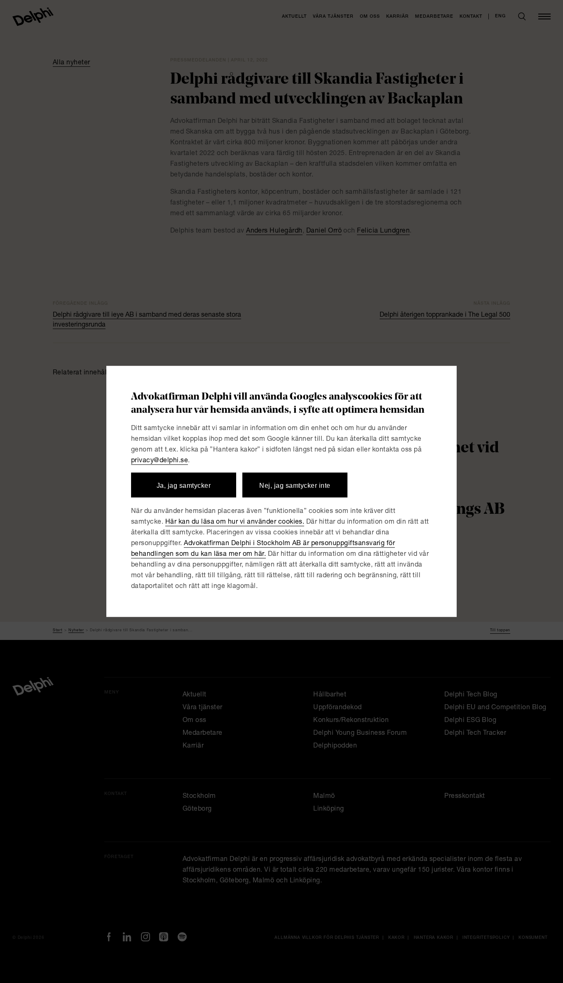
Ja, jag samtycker (184, 485)
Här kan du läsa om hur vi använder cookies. (235, 523)
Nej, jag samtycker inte (294, 485)
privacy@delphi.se (159, 461)
